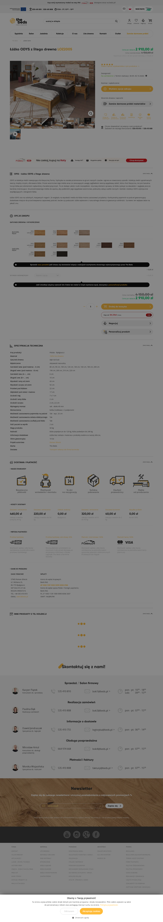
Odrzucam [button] (69, 911)
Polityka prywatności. (109, 905)
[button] (81, 917)
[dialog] (81, 461)
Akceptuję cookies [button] (91, 911)
